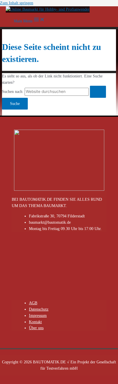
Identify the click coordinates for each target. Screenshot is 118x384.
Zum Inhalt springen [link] (16, 3)
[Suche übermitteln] (98, 92)
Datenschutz (38, 309)
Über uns (36, 328)
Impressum (38, 315)
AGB (33, 303)
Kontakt (35, 322)
